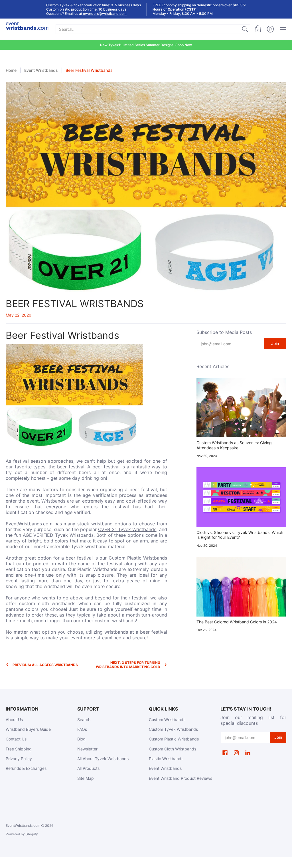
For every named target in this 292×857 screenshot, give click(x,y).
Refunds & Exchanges (26, 768)
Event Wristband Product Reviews (180, 778)
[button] (258, 29)
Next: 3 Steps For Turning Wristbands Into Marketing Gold (128, 664)
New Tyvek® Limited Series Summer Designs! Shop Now (146, 45)
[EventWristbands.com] (27, 29)
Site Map (85, 778)
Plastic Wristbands (166, 758)
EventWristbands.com (23, 825)
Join (275, 343)
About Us (14, 719)
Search (83, 719)
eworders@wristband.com (104, 13)
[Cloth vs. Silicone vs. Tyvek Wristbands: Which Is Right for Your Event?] (241, 497)
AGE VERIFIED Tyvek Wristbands (58, 535)
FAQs (82, 729)
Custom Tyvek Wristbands (173, 729)
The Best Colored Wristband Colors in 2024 (236, 621)
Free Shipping (19, 748)
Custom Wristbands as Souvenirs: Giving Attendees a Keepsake (234, 445)
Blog (81, 738)
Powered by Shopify (22, 834)
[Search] (245, 29)
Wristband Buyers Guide (28, 729)
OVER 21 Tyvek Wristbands (127, 529)
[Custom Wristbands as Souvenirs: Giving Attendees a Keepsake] (241, 408)
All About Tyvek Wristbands (103, 758)
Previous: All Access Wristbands (45, 665)
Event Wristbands (41, 70)
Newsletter (87, 748)
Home (11, 70)
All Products (88, 768)
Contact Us (16, 738)
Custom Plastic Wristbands (138, 558)
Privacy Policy (19, 758)
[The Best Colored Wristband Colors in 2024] (241, 587)
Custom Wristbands (167, 719)
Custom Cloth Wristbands (172, 748)
